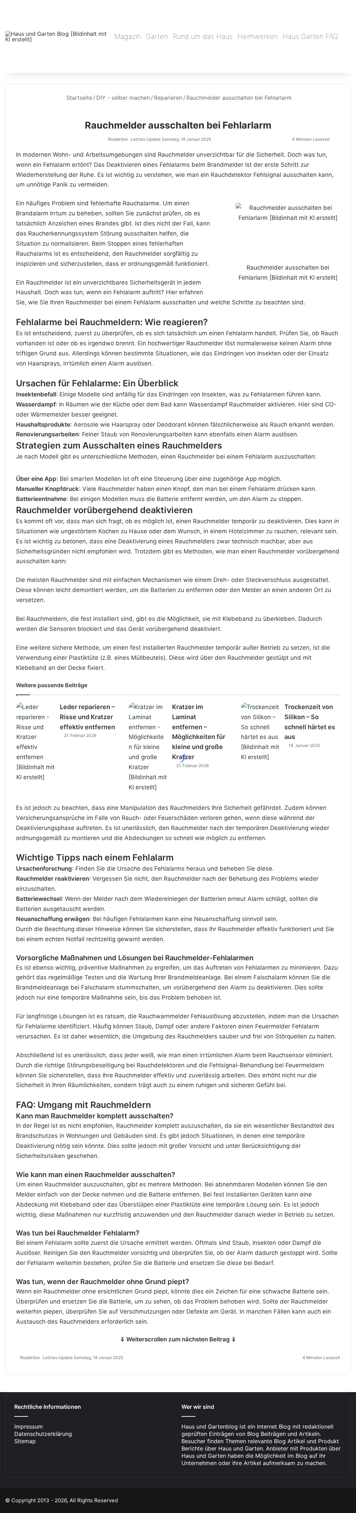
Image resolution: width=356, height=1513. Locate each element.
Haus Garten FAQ (310, 36)
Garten (157, 36)
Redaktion (118, 139)
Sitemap (25, 1441)
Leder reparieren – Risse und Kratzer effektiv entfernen (87, 717)
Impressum (28, 1426)
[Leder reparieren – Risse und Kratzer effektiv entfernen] (35, 742)
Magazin (127, 36)
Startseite (78, 97)
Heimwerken (257, 36)
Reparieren (168, 97)
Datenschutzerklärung (43, 1433)
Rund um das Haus (203, 36)
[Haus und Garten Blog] (57, 36)
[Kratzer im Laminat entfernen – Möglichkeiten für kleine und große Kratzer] (148, 747)
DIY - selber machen (123, 97)
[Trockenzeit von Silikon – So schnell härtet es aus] (260, 732)
